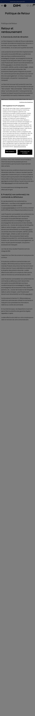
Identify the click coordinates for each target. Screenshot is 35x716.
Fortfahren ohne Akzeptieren (26, 102)
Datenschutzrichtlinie (20, 146)
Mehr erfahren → (10, 151)
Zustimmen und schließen (24, 152)
